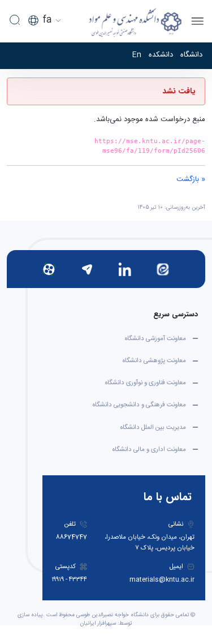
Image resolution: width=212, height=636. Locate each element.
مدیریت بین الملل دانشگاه (153, 427)
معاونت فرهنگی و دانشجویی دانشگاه (139, 405)
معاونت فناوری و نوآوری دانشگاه (145, 383)
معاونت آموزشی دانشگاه (155, 338)
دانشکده (161, 55)
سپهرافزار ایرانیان (98, 623)
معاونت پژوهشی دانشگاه (154, 361)
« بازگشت (190, 179)
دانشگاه (191, 55)
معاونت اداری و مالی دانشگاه (149, 449)
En (136, 55)
